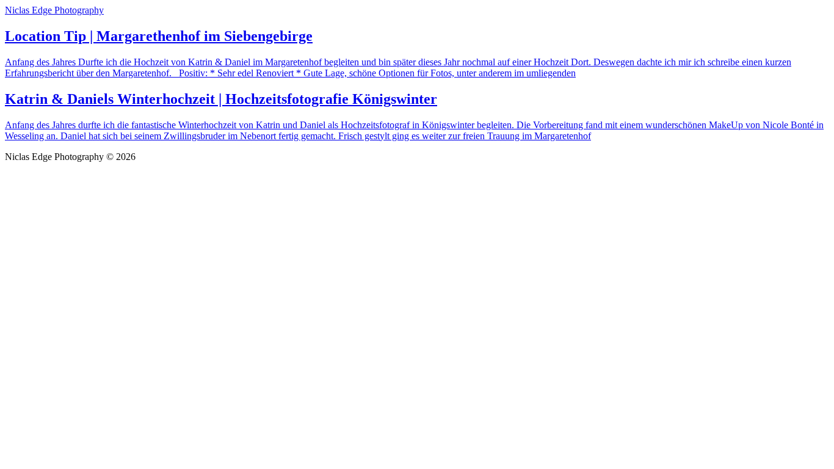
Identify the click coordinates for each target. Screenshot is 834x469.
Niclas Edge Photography (54, 10)
